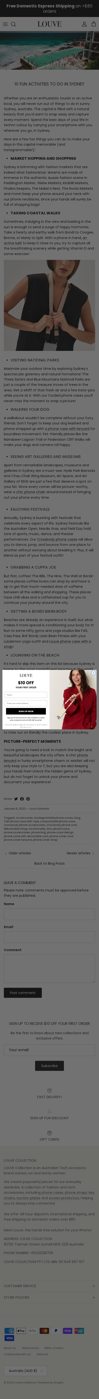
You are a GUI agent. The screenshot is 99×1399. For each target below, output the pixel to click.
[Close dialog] (93, 673)
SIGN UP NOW (26, 711)
